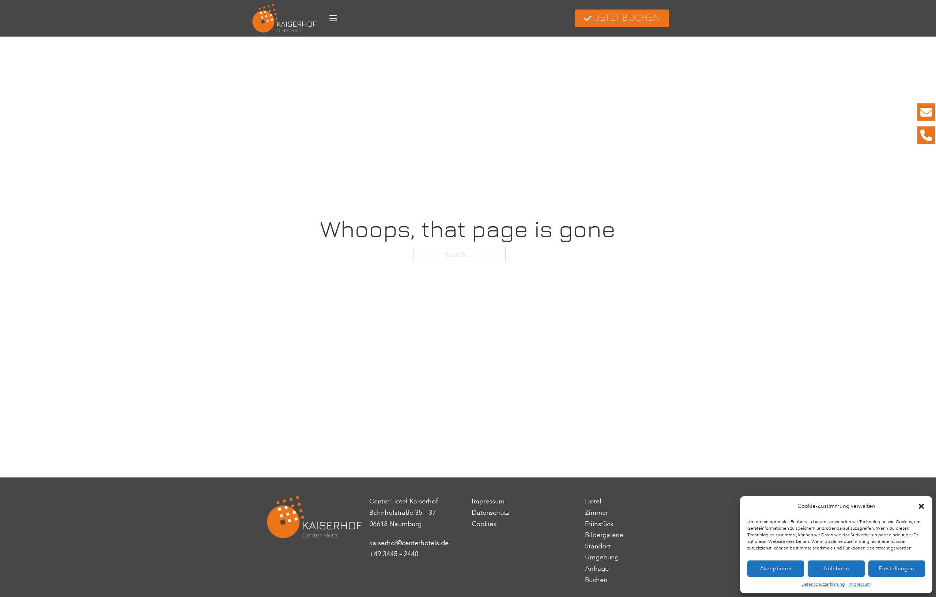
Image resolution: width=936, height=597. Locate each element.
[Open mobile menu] (333, 18)
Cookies (484, 524)
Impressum (860, 584)
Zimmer (596, 513)
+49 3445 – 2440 (393, 554)
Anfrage (597, 568)
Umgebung (602, 557)
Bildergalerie (604, 535)
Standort (598, 546)
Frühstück (599, 524)
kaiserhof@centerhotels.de (409, 543)
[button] (921, 506)
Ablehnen (836, 568)
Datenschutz (490, 513)
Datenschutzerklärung (823, 584)
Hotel (593, 501)
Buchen (596, 580)
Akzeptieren (776, 568)
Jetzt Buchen (627, 18)
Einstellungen (896, 568)
